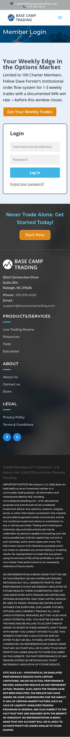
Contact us (11, 384)
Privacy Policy (14, 417)
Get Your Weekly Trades (29, 111)
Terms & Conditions (18, 424)
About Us (10, 377)
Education (11, 351)
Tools (7, 344)
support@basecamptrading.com (29, 306)
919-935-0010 (26, 295)
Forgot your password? (27, 184)
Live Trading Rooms (18, 329)
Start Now (35, 234)
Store (7, 391)
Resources (11, 337)
